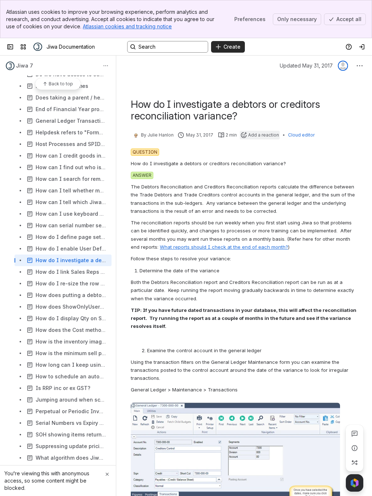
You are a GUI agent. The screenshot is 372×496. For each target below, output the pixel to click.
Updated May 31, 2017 (306, 65)
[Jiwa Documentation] (38, 47)
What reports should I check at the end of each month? (224, 247)
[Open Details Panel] (354, 448)
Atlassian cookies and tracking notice (127, 26)
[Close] (107, 474)
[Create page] (354, 462)
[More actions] (105, 65)
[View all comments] (354, 433)
